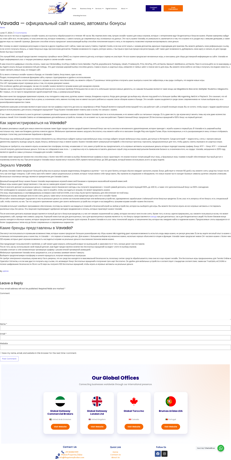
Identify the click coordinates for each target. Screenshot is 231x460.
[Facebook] (158, 454)
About (123, 9)
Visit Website (60, 426)
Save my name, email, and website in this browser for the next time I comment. (39, 353)
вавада (153, 216)
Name (3, 324)
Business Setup (85, 9)
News (2, 27)
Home (74, 9)
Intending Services (79, 16)
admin (6, 271)
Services (98, 9)
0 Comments (20, 32)
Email (3, 334)
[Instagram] (164, 454)
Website (4, 343)
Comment (5, 293)
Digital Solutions (111, 9)
